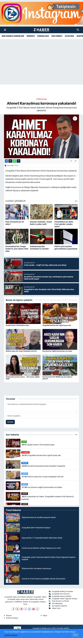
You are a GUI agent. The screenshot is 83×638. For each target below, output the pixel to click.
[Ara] (78, 30)
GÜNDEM (31, 36)
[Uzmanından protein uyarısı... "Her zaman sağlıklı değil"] (23, 365)
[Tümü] (76, 435)
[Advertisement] (41, 68)
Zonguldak (41, 99)
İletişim (9, 615)
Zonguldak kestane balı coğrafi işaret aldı (56, 325)
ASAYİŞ (24, 493)
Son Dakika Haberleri (59, 606)
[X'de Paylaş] (10, 161)
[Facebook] (13, 609)
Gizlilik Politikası (12, 618)
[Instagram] (25, 609)
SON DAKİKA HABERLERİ (13, 36)
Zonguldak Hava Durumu (61, 594)
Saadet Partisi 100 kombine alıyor (17, 325)
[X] (17, 609)
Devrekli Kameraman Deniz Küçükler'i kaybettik (43, 466)
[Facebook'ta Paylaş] (6, 161)
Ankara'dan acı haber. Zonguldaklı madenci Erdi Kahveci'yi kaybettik (47, 497)
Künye (45, 615)
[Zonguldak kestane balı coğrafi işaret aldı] (59, 313)
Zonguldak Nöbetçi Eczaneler (62, 591)
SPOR (24, 441)
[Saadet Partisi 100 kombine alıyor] (23, 313)
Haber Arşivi (56, 608)
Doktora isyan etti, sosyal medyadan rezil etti (21, 351)
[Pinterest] (21, 609)
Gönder (10, 422)
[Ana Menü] (5, 30)
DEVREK (24, 463)
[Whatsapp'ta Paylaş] (14, 161)
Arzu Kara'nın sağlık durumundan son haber (57, 351)
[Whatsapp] (37, 609)
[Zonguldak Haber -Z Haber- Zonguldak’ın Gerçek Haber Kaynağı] (41, 30)
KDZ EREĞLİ (56, 36)
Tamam (75, 635)
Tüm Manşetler (57, 603)
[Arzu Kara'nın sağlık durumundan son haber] (59, 339)
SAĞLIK (24, 473)
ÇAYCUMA (69, 36)
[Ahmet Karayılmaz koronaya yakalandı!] (41, 136)
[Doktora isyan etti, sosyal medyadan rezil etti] (23, 339)
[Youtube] (33, 609)
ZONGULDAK (43, 36)
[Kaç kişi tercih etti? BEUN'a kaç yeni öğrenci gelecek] (59, 365)
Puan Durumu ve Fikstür (60, 601)
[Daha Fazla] (18, 161)
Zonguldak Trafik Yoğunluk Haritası (64, 599)
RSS (18, 628)
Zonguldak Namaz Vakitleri (61, 596)
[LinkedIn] (29, 609)
